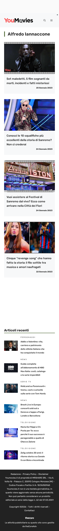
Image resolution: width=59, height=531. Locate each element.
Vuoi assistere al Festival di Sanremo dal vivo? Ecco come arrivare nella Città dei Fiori (26, 201)
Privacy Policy (29, 474)
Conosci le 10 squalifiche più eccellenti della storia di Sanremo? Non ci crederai (29, 140)
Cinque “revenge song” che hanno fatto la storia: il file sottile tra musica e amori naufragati (29, 263)
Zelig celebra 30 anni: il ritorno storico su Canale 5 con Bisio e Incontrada (33, 456)
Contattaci (29, 510)
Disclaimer (43, 474)
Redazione (16, 474)
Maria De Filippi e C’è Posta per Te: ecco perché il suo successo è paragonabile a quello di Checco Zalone (33, 434)
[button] (44, 20)
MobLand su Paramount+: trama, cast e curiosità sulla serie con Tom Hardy (33, 390)
